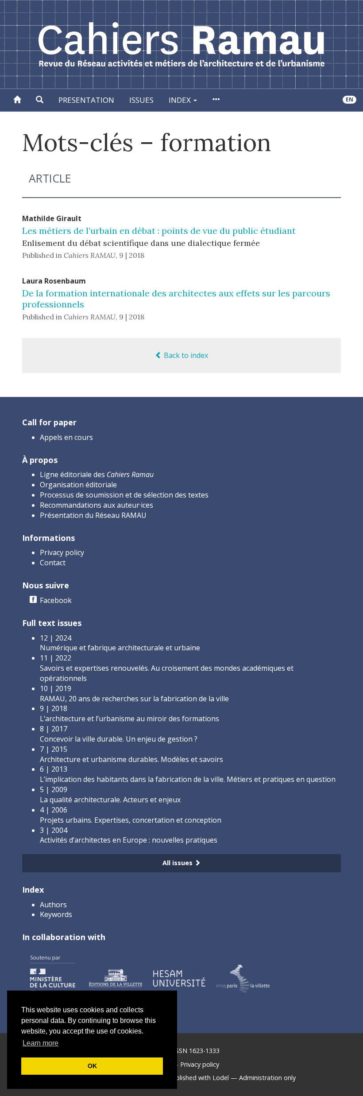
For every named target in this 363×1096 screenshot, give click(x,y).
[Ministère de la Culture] (52, 977)
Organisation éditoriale (78, 485)
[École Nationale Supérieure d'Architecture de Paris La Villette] (243, 977)
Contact (53, 562)
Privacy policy (62, 552)
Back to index (185, 355)
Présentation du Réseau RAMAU (93, 515)
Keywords (56, 914)
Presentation (86, 100)
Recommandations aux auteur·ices (96, 505)
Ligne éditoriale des (97, 474)
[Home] (17, 100)
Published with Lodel (198, 1077)
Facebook (56, 600)
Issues (141, 100)
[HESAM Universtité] (179, 977)
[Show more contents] (215, 100)
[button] (39, 100)
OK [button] (92, 1065)
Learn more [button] (40, 1043)
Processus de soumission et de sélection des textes (124, 495)
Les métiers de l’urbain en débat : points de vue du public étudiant (159, 230)
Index (181, 100)
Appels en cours (66, 437)
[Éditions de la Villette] (115, 977)
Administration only (267, 1077)
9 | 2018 (131, 255)
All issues (178, 863)
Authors (53, 904)
